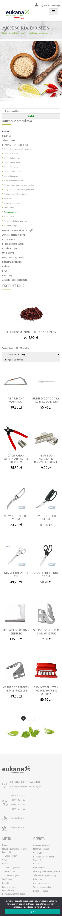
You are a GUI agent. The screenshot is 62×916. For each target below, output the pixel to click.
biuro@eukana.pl (17, 827)
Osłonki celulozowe (12, 162)
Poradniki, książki (11, 225)
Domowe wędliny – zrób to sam (25, 33)
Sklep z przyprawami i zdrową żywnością (14, 850)
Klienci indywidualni (13, 867)
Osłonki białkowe (11, 153)
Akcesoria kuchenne (41, 845)
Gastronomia (10, 871)
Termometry (9, 207)
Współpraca (7, 879)
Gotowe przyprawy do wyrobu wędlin (19, 185)
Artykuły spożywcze (41, 883)
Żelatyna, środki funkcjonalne (16, 194)
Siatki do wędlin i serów (13, 180)
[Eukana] (18, 14)
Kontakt (5, 883)
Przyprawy (37, 879)
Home (4, 845)
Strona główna (7, 33)
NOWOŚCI (6, 131)
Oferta (4, 863)
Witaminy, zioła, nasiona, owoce (46, 871)
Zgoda (32, 911)
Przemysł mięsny (12, 875)
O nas (4, 859)
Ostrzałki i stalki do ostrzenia (15, 221)
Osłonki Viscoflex (11, 167)
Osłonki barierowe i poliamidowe (17, 149)
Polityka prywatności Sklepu (13, 893)
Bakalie (36, 863)
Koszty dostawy (11, 855)
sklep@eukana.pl (17, 818)
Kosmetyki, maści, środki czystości (43, 858)
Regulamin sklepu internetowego (9, 888)
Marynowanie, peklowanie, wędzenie (19, 189)
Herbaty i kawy (39, 867)
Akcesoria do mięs (11, 212)
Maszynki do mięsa (41, 848)
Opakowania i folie (40, 852)
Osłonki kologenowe (12, 158)
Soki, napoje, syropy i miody (44, 875)
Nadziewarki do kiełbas (13, 203)
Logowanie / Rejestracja (49, 5)
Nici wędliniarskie (11, 176)
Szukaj (31, 116)
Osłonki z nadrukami (12, 171)
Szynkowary (9, 198)
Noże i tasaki (9, 216)
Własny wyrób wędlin (42, 887)
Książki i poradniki (40, 890)
